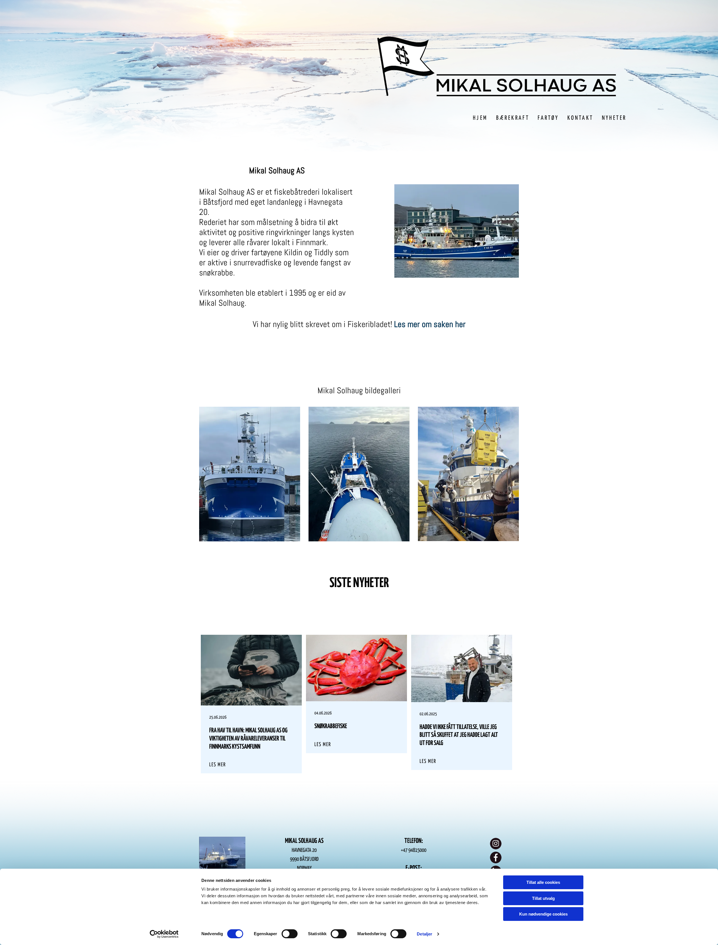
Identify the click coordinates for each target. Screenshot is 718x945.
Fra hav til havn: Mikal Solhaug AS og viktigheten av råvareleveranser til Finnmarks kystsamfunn (248, 738)
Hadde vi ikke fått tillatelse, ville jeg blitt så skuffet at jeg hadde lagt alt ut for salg (459, 735)
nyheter (371, 583)
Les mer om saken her (430, 324)
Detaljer (424, 934)
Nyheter (614, 118)
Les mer (217, 764)
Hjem (480, 118)
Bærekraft (513, 118)
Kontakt (580, 118)
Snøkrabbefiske (330, 726)
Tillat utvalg (543, 898)
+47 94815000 (413, 850)
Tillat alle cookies (543, 882)
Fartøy (548, 118)
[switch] (290, 933)
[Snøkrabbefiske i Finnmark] (356, 668)
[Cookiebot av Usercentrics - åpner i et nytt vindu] (164, 934)
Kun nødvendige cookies (543, 914)
